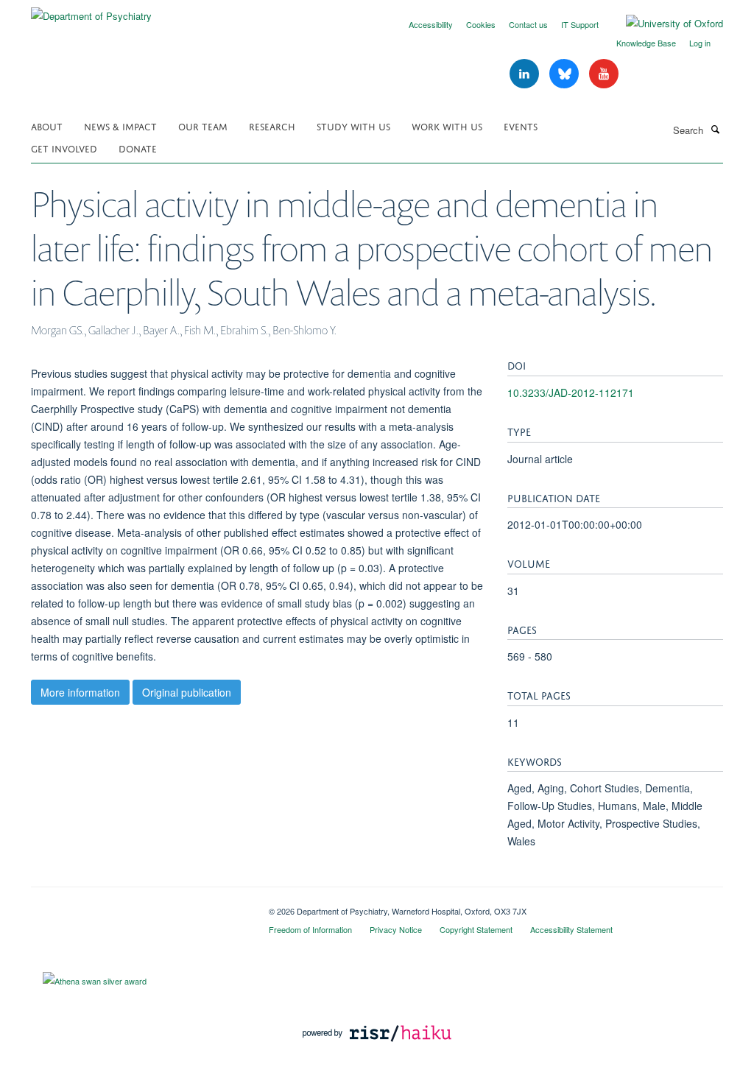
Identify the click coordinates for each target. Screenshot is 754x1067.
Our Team (203, 126)
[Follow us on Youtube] (604, 74)
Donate (138, 148)
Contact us (528, 24)
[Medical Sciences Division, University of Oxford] (139, 905)
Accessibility (431, 24)
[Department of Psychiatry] (91, 11)
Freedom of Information (310, 929)
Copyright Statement (476, 929)
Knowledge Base (646, 43)
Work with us (447, 126)
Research (272, 126)
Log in (700, 43)
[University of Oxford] (663, 23)
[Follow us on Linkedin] (526, 74)
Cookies (481, 24)
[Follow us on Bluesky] (565, 74)
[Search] (715, 129)
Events (521, 126)
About (47, 126)
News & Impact (120, 126)
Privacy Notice (396, 929)
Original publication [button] (186, 692)
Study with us (353, 126)
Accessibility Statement (571, 929)
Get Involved (64, 148)
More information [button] (80, 692)
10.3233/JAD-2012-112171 (570, 392)
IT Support (580, 24)
